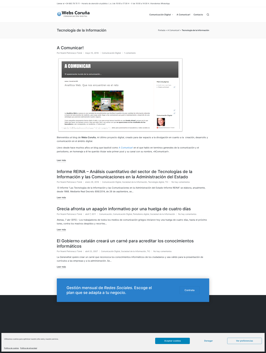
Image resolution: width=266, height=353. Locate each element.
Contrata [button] (190, 290)
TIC (166, 182)
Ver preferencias (244, 340)
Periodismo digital (141, 214)
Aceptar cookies (172, 340)
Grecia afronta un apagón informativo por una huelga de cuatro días (124, 208)
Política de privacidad (28, 348)
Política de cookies (11, 348)
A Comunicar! (173, 30)
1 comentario (130, 53)
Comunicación (105, 214)
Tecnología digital (156, 182)
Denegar (208, 340)
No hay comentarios (181, 182)
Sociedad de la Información (134, 182)
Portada (161, 30)
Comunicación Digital (111, 53)
